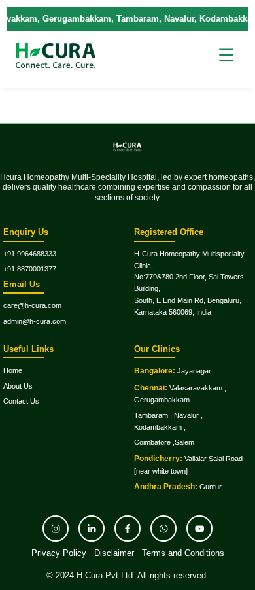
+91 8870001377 (29, 269)
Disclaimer (114, 553)
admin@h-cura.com (34, 321)
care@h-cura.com (32, 305)
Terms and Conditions (183, 553)
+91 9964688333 (29, 254)
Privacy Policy (58, 553)
